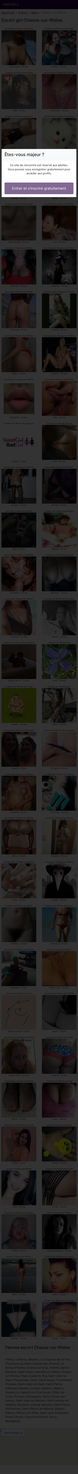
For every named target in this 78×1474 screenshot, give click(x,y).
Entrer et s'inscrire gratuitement (39, 188)
